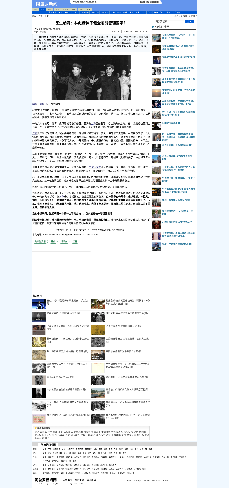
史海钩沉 (60, 457)
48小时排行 (162, 26)
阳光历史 (95, 473)
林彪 (34, 104)
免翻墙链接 (152, 2)
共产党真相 (40, 241)
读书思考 (174, 457)
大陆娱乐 (51, 465)
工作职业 (104, 457)
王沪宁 (48, 435)
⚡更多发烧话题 (42, 428)
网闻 (119, 12)
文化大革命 (95, 167)
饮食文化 (51, 469)
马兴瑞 (67, 432)
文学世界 (55, 461)
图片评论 (122, 453)
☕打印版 (178, 16)
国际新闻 (95, 12)
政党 (84, 453)
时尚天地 (95, 469)
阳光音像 (130, 473)
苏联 (61, 196)
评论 (50, 9)
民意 (115, 453)
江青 (34, 133)
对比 (105, 453)
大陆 (77, 12)
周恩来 (43, 104)
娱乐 (74, 9)
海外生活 (86, 457)
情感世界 (60, 469)
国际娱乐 (86, 465)
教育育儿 (112, 457)
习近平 (97, 432)
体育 (150, 12)
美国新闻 (68, 12)
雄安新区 (75, 435)
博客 (88, 9)
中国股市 (39, 435)
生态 (156, 12)
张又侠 (127, 432)
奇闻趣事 (104, 469)
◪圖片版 (187, 16)
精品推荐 (104, 465)
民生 (137, 12)
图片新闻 (148, 449)
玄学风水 (95, 457)
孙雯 (67, 435)
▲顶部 (165, 481)
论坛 (81, 9)
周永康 (145, 435)
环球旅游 (128, 469)
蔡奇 (123, 435)
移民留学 (86, 469)
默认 (148, 32)
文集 (79, 453)
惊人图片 (46, 473)
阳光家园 (121, 473)
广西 (50, 432)
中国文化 (121, 457)
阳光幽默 (104, 473)
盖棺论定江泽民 (58, 473)
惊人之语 (67, 453)
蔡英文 (130, 435)
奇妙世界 (119, 469)
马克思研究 (86, 473)
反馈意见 (137, 481)
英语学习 (182, 457)
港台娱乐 (77, 465)
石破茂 (61, 435)
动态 (74, 453)
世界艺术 (46, 461)
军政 (60, 12)
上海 (93, 123)
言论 (50, 453)
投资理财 (156, 457)
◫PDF (194, 16)
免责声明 (146, 481)
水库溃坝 (88, 432)
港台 (162, 12)
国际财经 (105, 12)
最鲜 (44, 469)
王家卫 (37, 438)
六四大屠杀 (117, 432)
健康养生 (51, 457)
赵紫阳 (137, 435)
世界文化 (165, 457)
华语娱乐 (60, 465)
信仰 (168, 12)
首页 (35, 9)
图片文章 (72, 461)
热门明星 (69, 465)
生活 (57, 9)
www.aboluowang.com (84, 2)
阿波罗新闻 (47, 4)
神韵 (55, 432)
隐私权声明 (156, 481)
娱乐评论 (95, 465)
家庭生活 (69, 457)
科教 (125, 12)
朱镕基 (43, 432)
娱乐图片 (112, 465)
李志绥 (43, 32)
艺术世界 (130, 457)
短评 (89, 453)
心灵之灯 (77, 457)
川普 (60, 432)
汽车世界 (77, 469)
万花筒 (112, 469)
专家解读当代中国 (73, 473)
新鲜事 (65, 9)
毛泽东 (64, 241)
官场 (131, 12)
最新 (52, 12)
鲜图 (144, 469)
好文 (95, 453)
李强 (54, 435)
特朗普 (142, 432)
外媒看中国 (57, 453)
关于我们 (128, 481)
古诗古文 (147, 457)
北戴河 (91, 435)
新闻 (42, 9)
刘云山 (109, 435)
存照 (110, 453)
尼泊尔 (45, 438)
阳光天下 (113, 473)
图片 (176, 12)
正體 (143, 2)
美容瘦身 (139, 457)
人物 (113, 12)
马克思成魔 (77, 432)
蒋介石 (84, 435)
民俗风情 (137, 469)
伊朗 (36, 432)
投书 (100, 453)
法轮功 (134, 432)
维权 (144, 12)
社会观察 (69, 469)
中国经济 (85, 12)
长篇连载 (63, 461)
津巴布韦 (100, 435)
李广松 (69, 230)
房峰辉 (117, 435)
